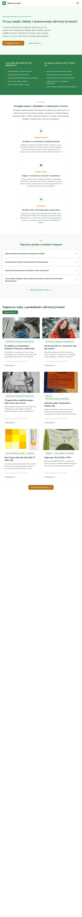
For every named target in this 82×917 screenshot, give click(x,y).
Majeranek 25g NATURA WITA (57, 457)
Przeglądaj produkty (12, 43)
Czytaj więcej (9, 365)
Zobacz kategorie (34, 43)
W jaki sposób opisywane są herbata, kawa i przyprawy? (27, 270)
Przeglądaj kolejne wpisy (39, 487)
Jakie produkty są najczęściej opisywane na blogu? (25, 254)
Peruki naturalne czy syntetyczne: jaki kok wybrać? (60, 347)
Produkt (49, 396)
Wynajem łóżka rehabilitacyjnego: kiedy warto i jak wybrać (19, 401)
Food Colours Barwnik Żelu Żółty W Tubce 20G (19, 459)
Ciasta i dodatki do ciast (15, 453)
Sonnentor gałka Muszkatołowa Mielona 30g (57, 404)
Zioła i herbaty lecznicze (64, 453)
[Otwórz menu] (78, 3)
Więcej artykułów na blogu (39, 290)
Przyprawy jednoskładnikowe (57, 399)
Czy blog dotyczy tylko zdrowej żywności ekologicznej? (26, 262)
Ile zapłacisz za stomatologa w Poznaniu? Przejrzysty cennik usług (19, 347)
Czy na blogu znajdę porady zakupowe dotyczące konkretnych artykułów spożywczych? (33, 280)
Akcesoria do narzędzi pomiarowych (20, 341)
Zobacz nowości (9, 312)
